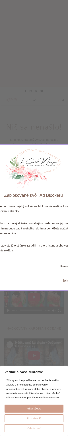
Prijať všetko (34, 408)
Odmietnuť (34, 428)
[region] (34, 401)
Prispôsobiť (34, 418)
